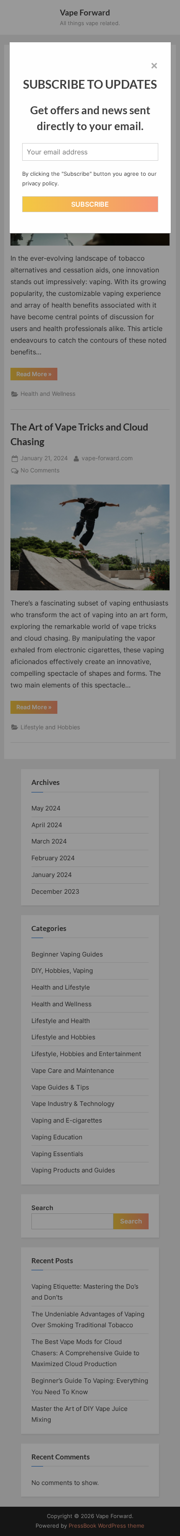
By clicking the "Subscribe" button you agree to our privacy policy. (89, 178)
